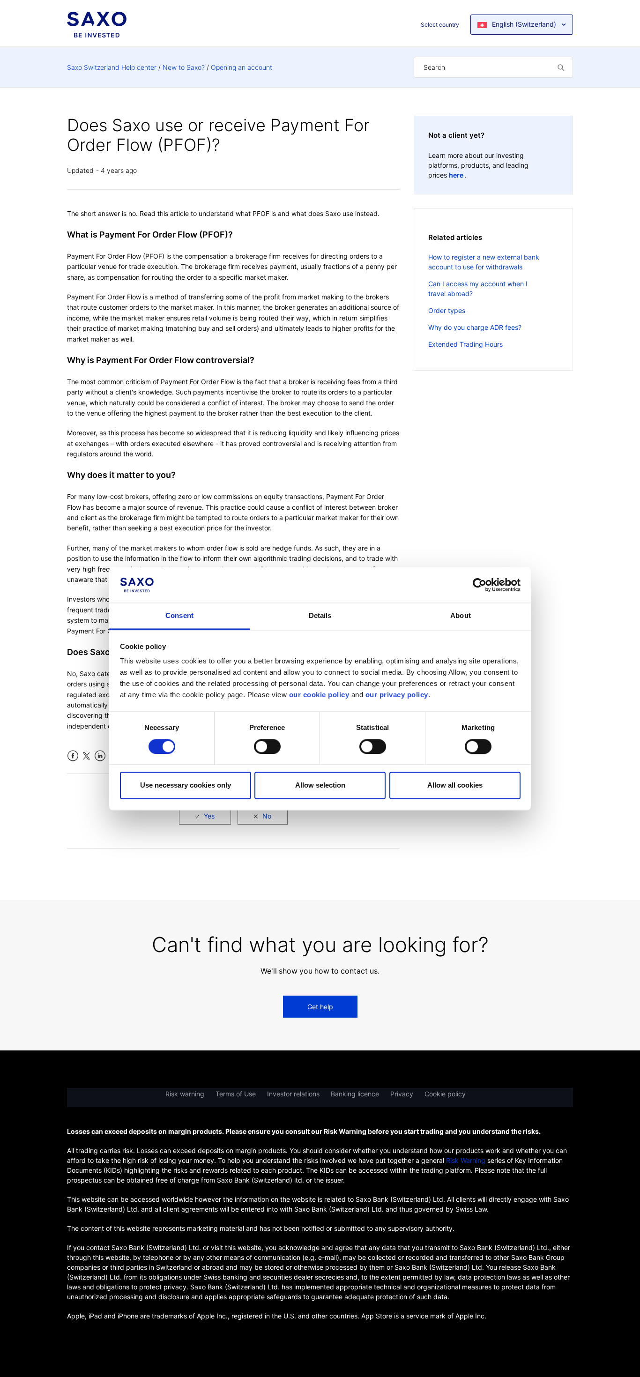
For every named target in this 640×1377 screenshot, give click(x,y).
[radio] (205, 816)
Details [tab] (320, 616)
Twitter (86, 756)
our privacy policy (396, 695)
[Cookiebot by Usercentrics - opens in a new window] (480, 585)
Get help (320, 1007)
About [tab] (460, 616)
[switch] (267, 746)
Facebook (73, 756)
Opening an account (241, 67)
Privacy (401, 1094)
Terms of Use (236, 1094)
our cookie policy (319, 695)
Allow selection (320, 785)
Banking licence (355, 1094)
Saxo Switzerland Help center (111, 67)
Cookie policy (445, 1094)
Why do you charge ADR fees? (474, 327)
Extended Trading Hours (465, 344)
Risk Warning (465, 1160)
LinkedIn (100, 756)
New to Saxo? (184, 67)
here (457, 175)
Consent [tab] (179, 616)
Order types (446, 310)
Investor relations (293, 1094)
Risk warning (184, 1094)
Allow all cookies (455, 785)
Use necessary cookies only (185, 785)
